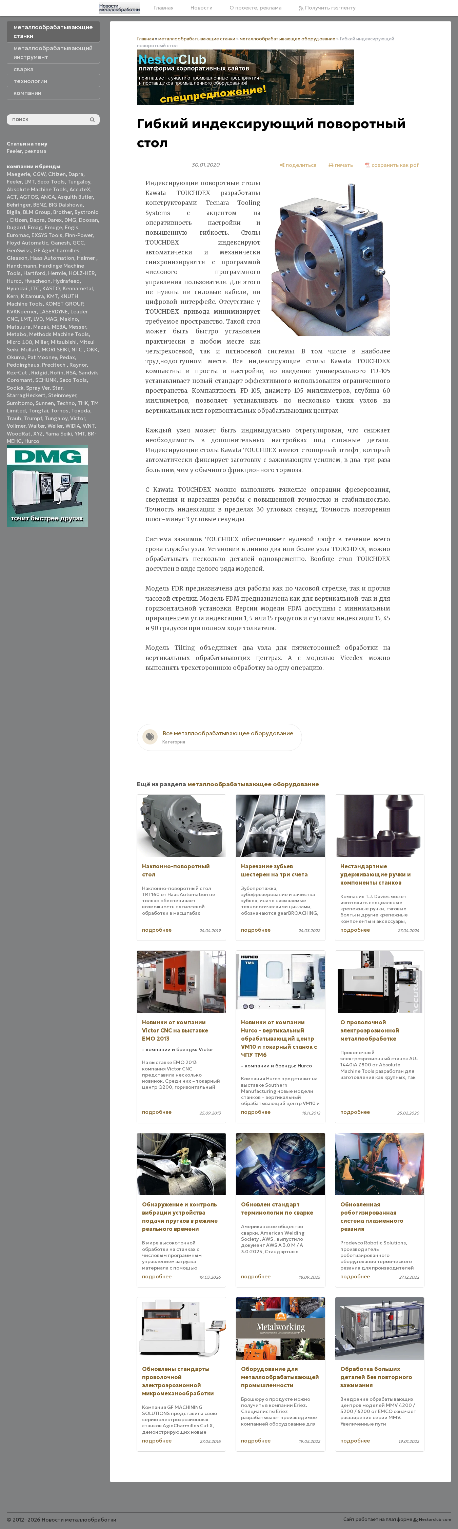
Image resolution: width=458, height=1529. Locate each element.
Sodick (15, 388)
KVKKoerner (22, 311)
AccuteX (79, 189)
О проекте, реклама (256, 7)
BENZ (39, 204)
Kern (12, 296)
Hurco (14, 281)
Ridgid (39, 372)
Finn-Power (79, 235)
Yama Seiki (58, 433)
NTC (78, 349)
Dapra (75, 174)
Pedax (67, 357)
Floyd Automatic (27, 242)
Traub (14, 418)
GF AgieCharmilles (56, 250)
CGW (39, 174)
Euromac (18, 235)
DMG (70, 220)
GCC (78, 242)
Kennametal (78, 288)
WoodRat (19, 433)
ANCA (48, 197)
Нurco (31, 441)
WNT (89, 426)
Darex (54, 220)
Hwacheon (37, 281)
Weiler (55, 426)
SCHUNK (46, 380)
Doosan (88, 220)
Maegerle (18, 174)
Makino (69, 319)
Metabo (16, 334)
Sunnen (45, 403)
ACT (12, 197)
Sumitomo (20, 403)
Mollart (30, 349)
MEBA (59, 327)
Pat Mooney (42, 357)
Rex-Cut (17, 372)
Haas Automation (52, 258)
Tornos (59, 410)
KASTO (51, 288)
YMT (80, 433)
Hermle (57, 273)
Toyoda (80, 410)
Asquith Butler (75, 197)
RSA (71, 372)
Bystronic (86, 212)
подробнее (157, 930)
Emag (35, 227)
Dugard (16, 227)
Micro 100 (19, 342)
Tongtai (38, 410)
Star (57, 388)
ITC (35, 288)
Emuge (53, 227)
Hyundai (17, 288)
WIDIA (72, 426)
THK (83, 403)
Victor (77, 418)
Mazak (41, 327)
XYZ (38, 433)
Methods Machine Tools (59, 334)
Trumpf (33, 418)
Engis (71, 227)
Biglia (13, 212)
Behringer (19, 204)
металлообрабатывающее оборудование (287, 39)
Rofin (56, 372)
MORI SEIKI (55, 349)
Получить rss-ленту (330, 7)
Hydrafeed (66, 281)
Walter (36, 426)
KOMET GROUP (64, 304)
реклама (35, 151)
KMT (52, 296)
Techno (66, 403)
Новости (202, 7)
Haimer (86, 258)
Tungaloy (78, 181)
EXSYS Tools (47, 235)
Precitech (54, 365)
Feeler (14, 151)
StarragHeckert (26, 395)
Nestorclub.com (435, 1519)
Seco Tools (51, 181)
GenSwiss (19, 250)
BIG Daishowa (66, 204)
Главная (164, 7)
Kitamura (32, 296)
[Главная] (119, 8)
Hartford (34, 273)
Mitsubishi (64, 342)
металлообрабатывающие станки (196, 39)
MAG (51, 319)
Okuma (16, 357)
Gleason (17, 258)
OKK (92, 349)
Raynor (78, 365)
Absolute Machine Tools (37, 189)
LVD (38, 319)
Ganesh (60, 242)
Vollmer (16, 426)
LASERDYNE (53, 311)
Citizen (57, 174)
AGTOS (29, 197)
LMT (29, 181)
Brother (62, 212)
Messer (77, 327)
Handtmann (21, 266)
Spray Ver (37, 388)
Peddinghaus (23, 365)
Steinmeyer (62, 395)
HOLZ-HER (82, 273)
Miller (41, 342)
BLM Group (37, 212)
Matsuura (19, 327)
